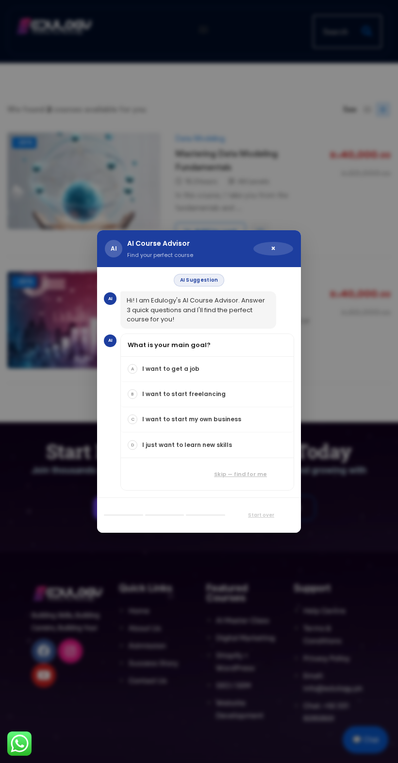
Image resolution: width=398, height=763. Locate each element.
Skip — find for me (240, 474)
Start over (261, 515)
